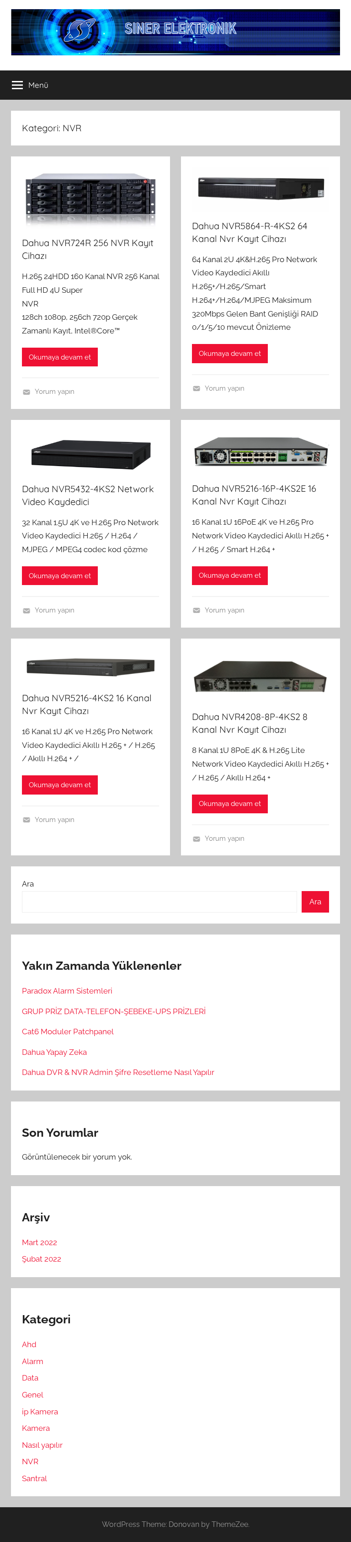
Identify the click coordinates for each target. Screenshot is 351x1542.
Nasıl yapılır (42, 1445)
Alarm (32, 1361)
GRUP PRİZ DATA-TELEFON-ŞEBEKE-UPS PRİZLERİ (114, 1011)
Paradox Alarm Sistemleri (67, 990)
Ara (28, 883)
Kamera (36, 1428)
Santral (34, 1478)
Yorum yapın (54, 391)
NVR (30, 1461)
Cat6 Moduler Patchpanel (68, 1031)
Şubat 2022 (41, 1258)
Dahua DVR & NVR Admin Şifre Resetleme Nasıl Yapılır (118, 1072)
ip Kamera (40, 1411)
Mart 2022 (39, 1242)
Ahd (29, 1344)
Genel (32, 1394)
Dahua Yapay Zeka (54, 1052)
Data (30, 1377)
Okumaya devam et (60, 357)
